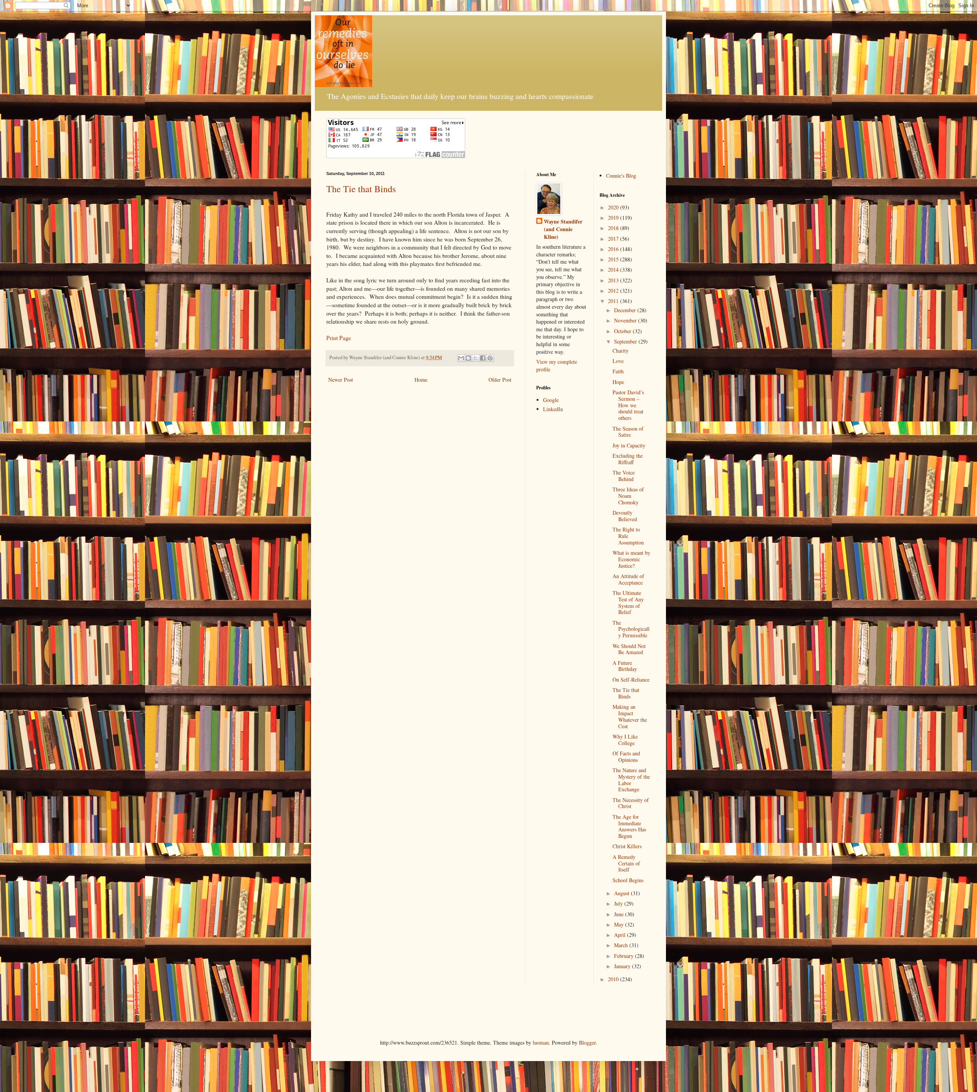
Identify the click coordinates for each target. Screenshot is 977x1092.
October (623, 331)
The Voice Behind (624, 476)
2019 (614, 217)
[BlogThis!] (468, 358)
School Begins (628, 880)
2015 (614, 259)
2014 (614, 269)
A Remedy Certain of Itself (626, 863)
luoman (541, 1042)
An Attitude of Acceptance (628, 579)
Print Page (338, 338)
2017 (614, 238)
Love (618, 361)
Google (551, 399)
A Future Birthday (625, 666)
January (623, 966)
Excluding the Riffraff (628, 459)
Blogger (587, 1042)
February (624, 955)
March (621, 945)
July (619, 903)
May (619, 924)
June (619, 914)
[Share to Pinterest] (490, 358)
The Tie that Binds (361, 189)
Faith (618, 371)
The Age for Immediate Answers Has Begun (629, 826)
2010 (614, 979)
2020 (614, 207)
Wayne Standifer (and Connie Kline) (563, 229)
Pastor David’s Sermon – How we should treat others (628, 405)
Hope (618, 382)
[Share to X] (475, 358)
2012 (614, 290)
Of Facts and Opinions (626, 756)
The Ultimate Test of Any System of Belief (628, 602)
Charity (621, 350)
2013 (614, 280)
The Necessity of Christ (631, 803)
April (620, 934)
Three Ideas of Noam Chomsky (628, 496)
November (626, 320)
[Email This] (461, 358)
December (625, 310)
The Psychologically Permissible (631, 629)
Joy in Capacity (629, 445)
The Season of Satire (628, 432)
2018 (614, 228)
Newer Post (340, 379)
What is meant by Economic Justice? (631, 559)
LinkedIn (553, 409)
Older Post (499, 379)
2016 (614, 249)
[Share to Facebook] (483, 358)
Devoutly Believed (625, 516)
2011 (614, 301)
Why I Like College (625, 740)
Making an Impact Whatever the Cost (630, 716)
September (626, 341)
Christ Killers (627, 846)
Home (420, 379)
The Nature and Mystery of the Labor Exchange (631, 779)
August (622, 893)
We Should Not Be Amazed (629, 649)
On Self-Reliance (631, 679)
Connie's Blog (621, 175)
